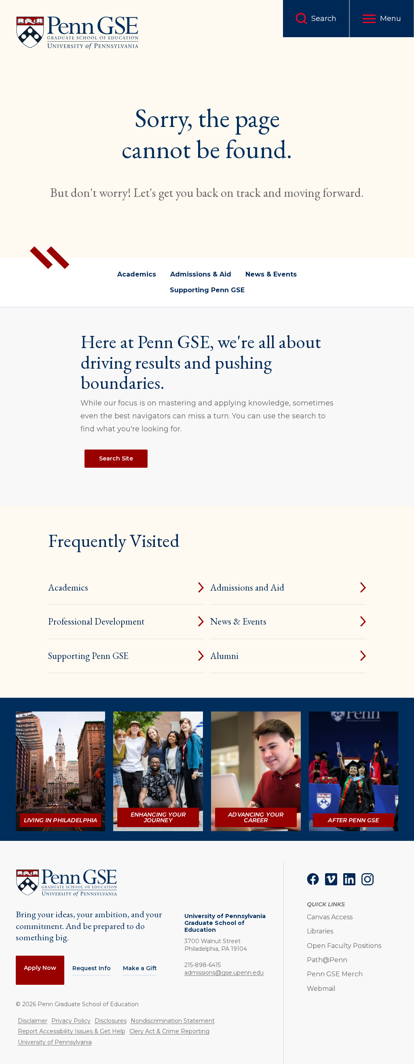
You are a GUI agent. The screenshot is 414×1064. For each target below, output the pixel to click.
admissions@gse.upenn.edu (224, 972)
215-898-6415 (202, 965)
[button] (382, 18)
